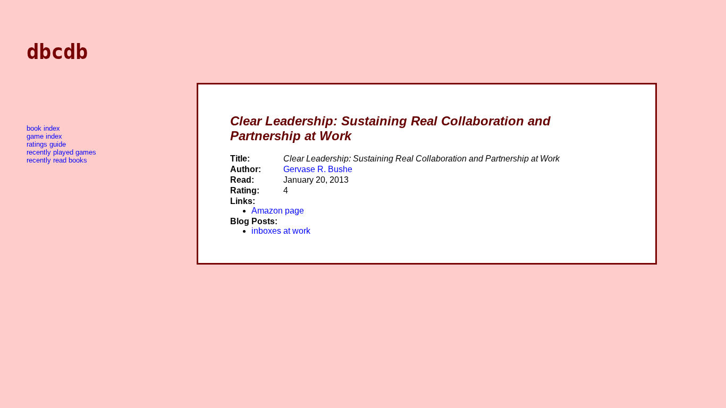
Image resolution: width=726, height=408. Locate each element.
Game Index (44, 136)
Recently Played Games (61, 152)
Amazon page (277, 210)
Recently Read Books (57, 160)
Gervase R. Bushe (317, 169)
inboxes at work (280, 230)
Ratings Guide (46, 144)
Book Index (43, 128)
